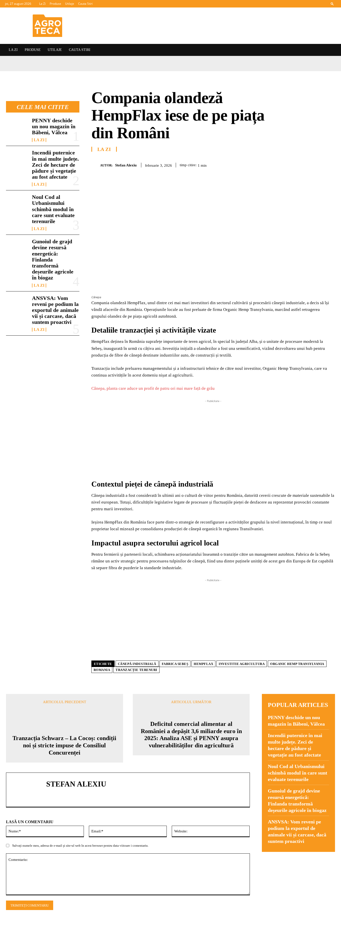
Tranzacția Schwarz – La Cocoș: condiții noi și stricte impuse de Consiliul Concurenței (64, 745)
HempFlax (203, 664)
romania (102, 670)
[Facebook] (284, 164)
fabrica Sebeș (175, 664)
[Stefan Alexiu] (95, 165)
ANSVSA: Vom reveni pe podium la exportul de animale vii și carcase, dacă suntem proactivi (55, 310)
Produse (55, 3)
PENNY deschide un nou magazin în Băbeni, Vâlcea (53, 126)
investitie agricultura (242, 664)
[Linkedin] (330, 164)
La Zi (42, 3)
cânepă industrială (137, 664)
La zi (39, 140)
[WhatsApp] (319, 164)
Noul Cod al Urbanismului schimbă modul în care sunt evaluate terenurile (53, 209)
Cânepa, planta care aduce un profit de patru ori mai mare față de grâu (153, 388)
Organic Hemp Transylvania (297, 664)
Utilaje (69, 3)
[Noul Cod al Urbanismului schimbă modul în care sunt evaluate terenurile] (17, 204)
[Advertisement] (213, 439)
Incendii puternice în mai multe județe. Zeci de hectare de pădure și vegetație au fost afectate (55, 164)
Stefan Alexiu (126, 165)
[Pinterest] (307, 164)
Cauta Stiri (85, 3)
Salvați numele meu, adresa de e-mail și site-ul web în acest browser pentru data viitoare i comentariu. (80, 845)
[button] (332, 3)
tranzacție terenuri (136, 670)
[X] (296, 164)
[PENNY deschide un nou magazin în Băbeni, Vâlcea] (17, 127)
